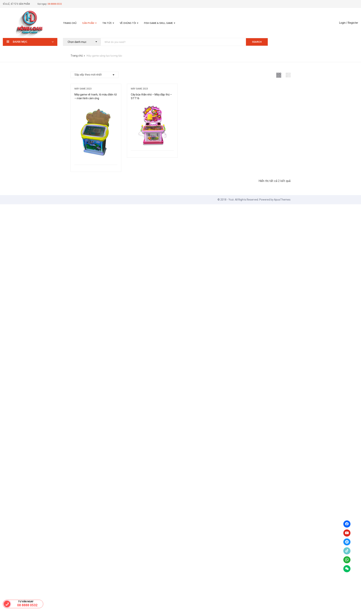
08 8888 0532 (27, 605)
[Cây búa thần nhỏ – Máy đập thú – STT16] (152, 106)
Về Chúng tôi (128, 23)
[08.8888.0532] (7, 604)
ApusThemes (282, 199)
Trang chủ (70, 23)
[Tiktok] (346, 550)
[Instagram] (346, 542)
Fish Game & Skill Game (158, 23)
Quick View (96, 155)
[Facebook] (346, 523)
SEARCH (257, 41)
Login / (343, 22)
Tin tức (107, 23)
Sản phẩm (88, 23)
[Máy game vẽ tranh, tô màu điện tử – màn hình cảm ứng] (95, 106)
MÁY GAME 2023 (83, 88)
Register (353, 22)
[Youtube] (346, 533)
